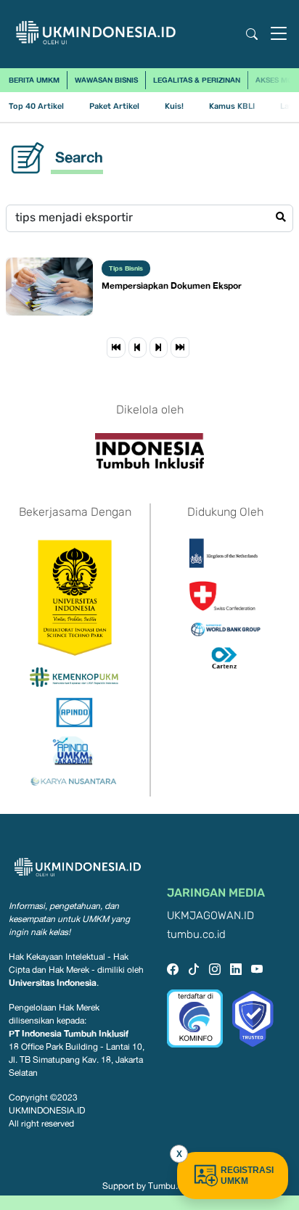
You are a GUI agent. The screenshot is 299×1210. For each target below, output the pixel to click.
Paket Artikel (114, 106)
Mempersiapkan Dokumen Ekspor (172, 285)
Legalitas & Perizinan (196, 79)
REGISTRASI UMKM (247, 1175)
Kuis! (174, 106)
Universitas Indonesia (53, 982)
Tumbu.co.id (172, 1186)
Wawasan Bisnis (106, 79)
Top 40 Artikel (36, 106)
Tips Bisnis (126, 268)
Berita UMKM (34, 79)
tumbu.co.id (196, 934)
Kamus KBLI (232, 106)
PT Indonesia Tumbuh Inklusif (68, 1033)
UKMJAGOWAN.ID (210, 916)
